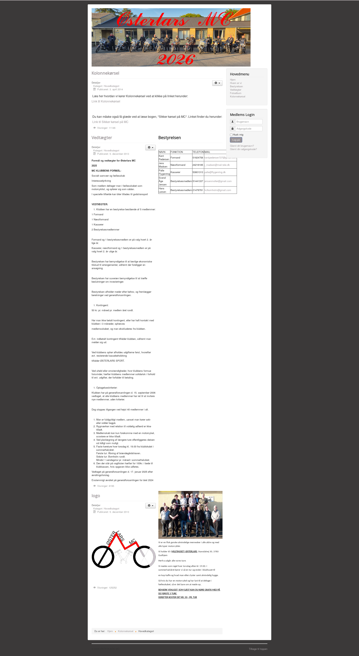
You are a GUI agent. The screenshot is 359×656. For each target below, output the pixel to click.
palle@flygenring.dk (215, 172)
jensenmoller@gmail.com (218, 181)
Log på (236, 139)
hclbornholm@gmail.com (217, 190)
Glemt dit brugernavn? (242, 145)
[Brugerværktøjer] (217, 83)
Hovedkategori (111, 86)
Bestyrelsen (236, 86)
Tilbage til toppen (258, 649)
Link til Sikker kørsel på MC (110, 122)
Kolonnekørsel (105, 73)
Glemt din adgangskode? (243, 149)
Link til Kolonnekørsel (106, 101)
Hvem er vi (236, 83)
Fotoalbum (235, 93)
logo (96, 495)
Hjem (233, 79)
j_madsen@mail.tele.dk (217, 165)
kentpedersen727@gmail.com (220, 157)
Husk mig (238, 134)
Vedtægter (102, 137)
